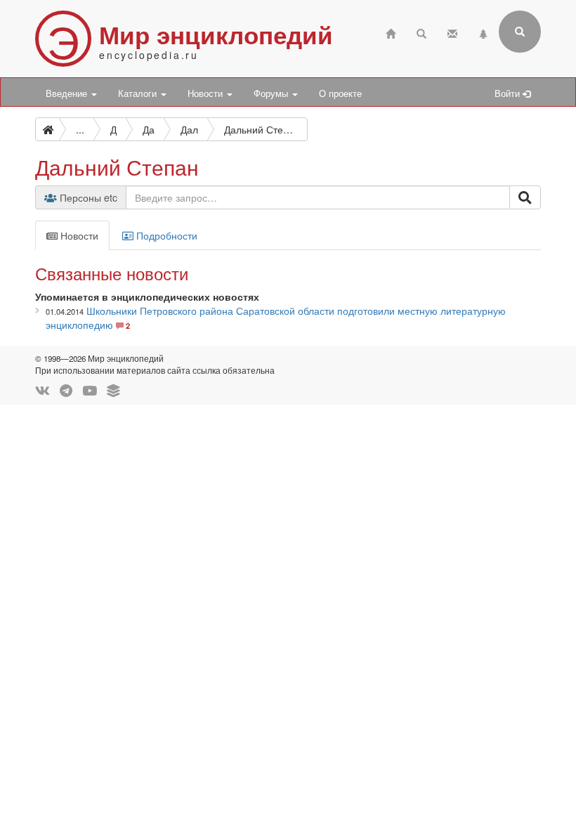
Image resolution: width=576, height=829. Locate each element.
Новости (206, 93)
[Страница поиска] (421, 32)
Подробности (165, 235)
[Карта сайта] (483, 32)
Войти (509, 93)
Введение (68, 93)
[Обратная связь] (452, 32)
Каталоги (138, 93)
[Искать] (525, 197)
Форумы (272, 93)
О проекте (340, 93)
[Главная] (390, 32)
